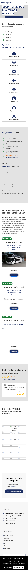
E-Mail (13, 486)
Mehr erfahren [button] (21, 563)
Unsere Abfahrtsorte (8, 555)
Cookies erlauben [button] (18, 567)
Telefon (19, 486)
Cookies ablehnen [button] (7, 567)
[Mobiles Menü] (26, 2)
